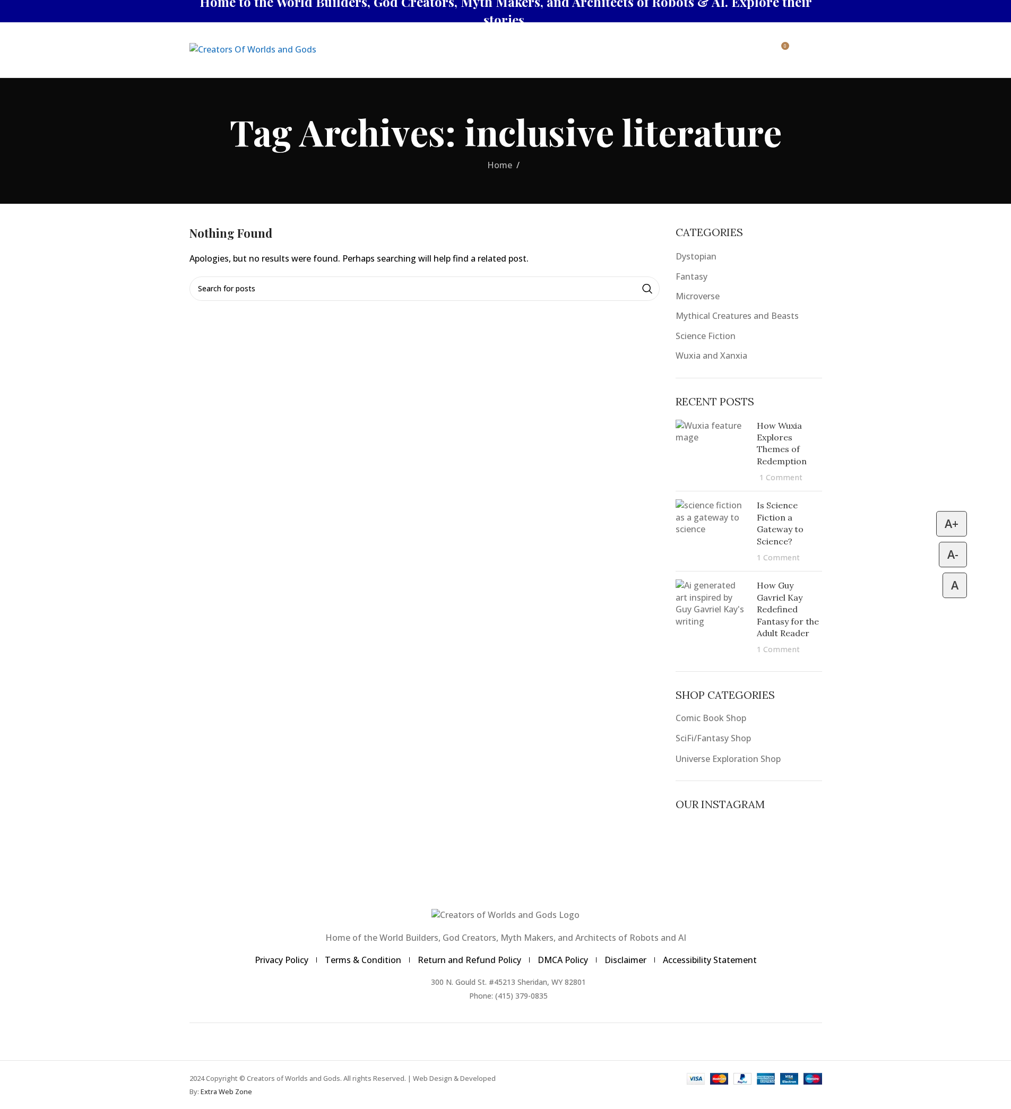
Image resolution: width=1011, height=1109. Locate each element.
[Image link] (505, 914)
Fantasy (691, 276)
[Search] (736, 49)
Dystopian (696, 256)
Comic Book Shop (711, 718)
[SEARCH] (647, 288)
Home (499, 165)
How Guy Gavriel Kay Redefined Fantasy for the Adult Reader (788, 609)
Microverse (698, 296)
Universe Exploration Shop (728, 759)
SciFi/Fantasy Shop (713, 738)
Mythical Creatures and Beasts (737, 316)
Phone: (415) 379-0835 (508, 996)
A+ (951, 523)
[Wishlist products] (757, 49)
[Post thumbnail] (712, 451)
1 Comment (780, 477)
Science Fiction (706, 336)
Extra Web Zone (226, 1091)
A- (952, 554)
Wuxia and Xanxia (711, 355)
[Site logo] (252, 49)
